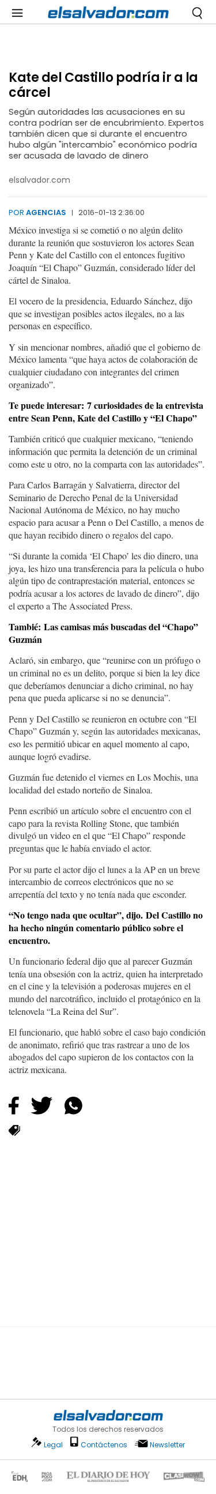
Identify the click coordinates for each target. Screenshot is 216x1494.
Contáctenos (104, 1445)
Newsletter (167, 1445)
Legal (53, 1445)
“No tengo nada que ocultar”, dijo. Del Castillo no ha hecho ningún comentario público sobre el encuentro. (106, 927)
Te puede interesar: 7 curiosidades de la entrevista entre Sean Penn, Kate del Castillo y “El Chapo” (106, 411)
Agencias (46, 212)
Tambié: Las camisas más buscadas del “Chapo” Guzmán (103, 633)
